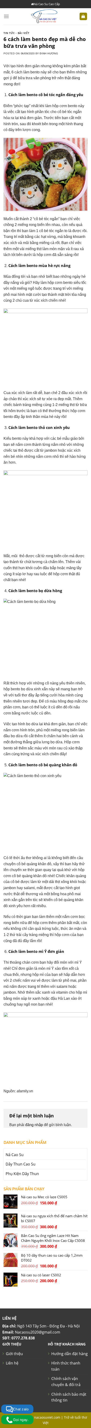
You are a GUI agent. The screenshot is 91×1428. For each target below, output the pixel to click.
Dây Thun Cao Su (20, 1164)
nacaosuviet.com (47, 1417)
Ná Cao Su (15, 1154)
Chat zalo (20, 1409)
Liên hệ (12, 1363)
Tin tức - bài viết (16, 33)
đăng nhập (34, 1125)
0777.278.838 (23, 1338)
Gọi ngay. (20, 1420)
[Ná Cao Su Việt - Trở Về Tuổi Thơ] (44, 16)
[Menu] (6, 16)
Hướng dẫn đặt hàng (69, 1353)
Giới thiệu (14, 1353)
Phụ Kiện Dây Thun (22, 1173)
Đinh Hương (49, 53)
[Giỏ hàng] (83, 16)
